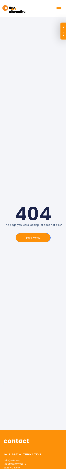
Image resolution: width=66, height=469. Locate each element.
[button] (59, 8)
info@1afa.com (12, 460)
